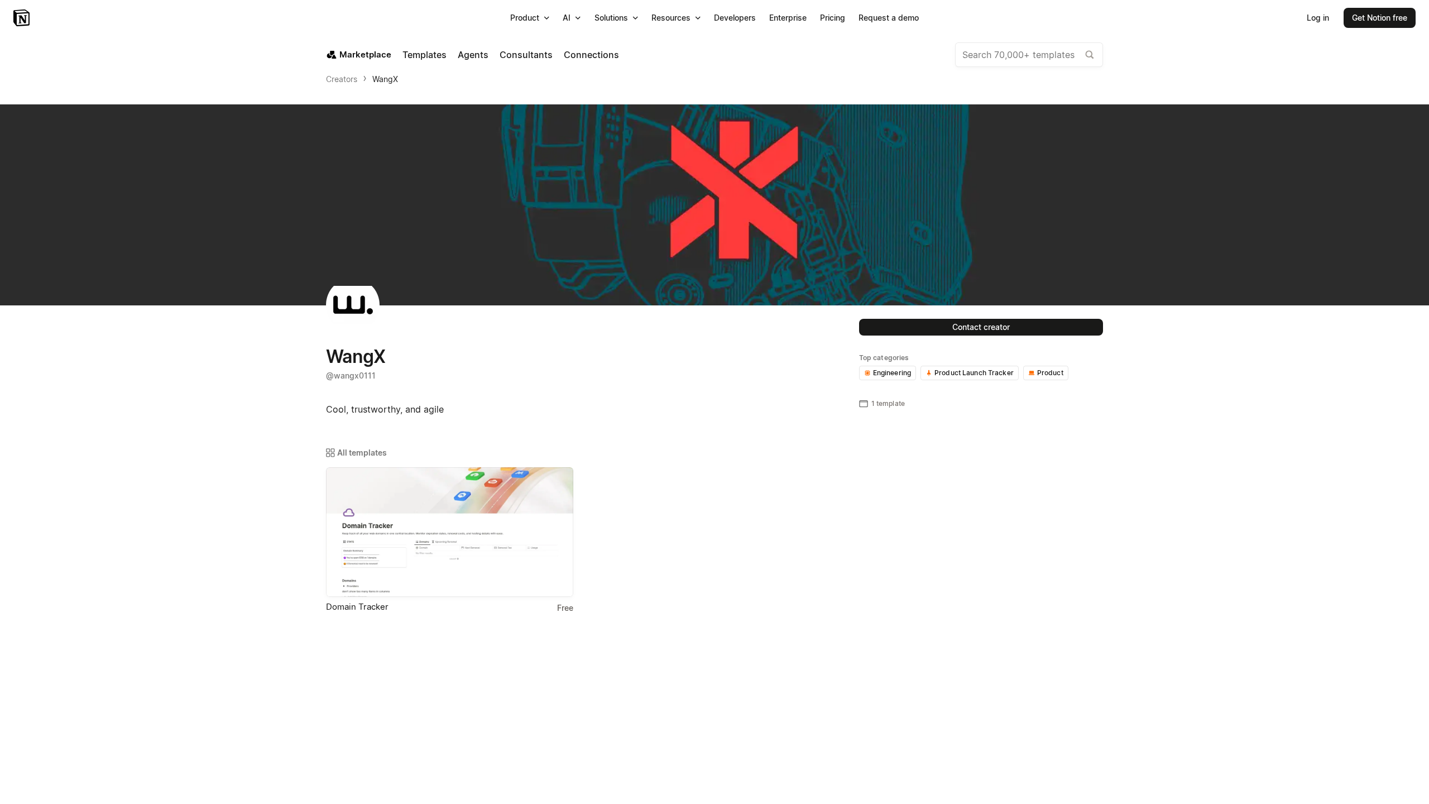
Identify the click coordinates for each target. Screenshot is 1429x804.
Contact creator (981, 327)
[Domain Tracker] (449, 532)
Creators (341, 79)
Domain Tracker (357, 606)
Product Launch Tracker (974, 372)
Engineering (892, 372)
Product (1050, 372)
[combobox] (1029, 54)
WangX (385, 79)
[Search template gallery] (1089, 55)
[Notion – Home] (22, 17)
